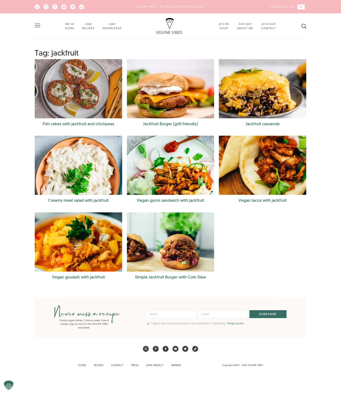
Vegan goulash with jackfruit (78, 277)
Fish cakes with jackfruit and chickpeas (78, 123)
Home (69, 26)
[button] (8, 385)
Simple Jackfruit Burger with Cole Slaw (170, 277)
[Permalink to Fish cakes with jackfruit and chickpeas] (78, 88)
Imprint (176, 365)
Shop (224, 26)
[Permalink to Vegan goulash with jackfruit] (78, 242)
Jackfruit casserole (262, 123)
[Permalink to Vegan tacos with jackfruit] (262, 165)
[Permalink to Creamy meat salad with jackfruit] (78, 165)
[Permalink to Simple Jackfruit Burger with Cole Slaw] (170, 242)
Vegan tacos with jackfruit (262, 200)
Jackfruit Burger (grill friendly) (170, 123)
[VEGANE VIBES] (169, 25)
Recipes (88, 26)
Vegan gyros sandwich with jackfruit (170, 200)
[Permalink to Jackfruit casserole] (262, 88)
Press (134, 365)
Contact (268, 26)
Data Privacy (154, 365)
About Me (245, 26)
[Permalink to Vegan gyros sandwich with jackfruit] (170, 165)
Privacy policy (235, 323)
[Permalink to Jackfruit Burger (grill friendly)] (170, 88)
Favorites (278, 6)
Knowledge (112, 26)
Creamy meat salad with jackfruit (78, 200)
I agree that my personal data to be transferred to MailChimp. (198, 323)
